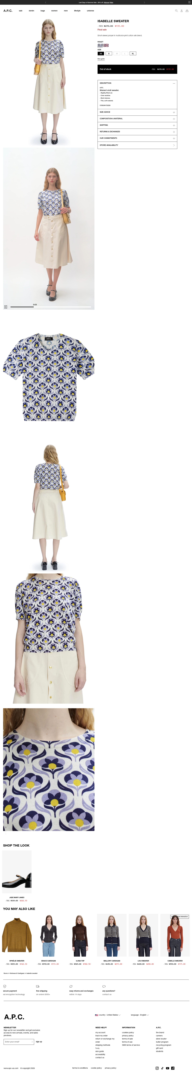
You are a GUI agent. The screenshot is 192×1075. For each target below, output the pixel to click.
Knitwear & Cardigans (17, 973)
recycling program (163, 1045)
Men (111, 2)
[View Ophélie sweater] (17, 935)
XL (133, 54)
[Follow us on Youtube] (167, 1068)
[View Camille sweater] (175, 935)
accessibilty (100, 1055)
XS (101, 54)
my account (100, 1033)
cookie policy (96, 1068)
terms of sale (127, 1039)
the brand (160, 1033)
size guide (99, 1051)
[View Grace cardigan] (48, 935)
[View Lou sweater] (143, 935)
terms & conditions (80, 1068)
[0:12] (52, 306)
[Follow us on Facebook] (172, 1068)
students (159, 1051)
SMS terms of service (131, 1045)
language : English (139, 1015)
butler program (162, 1042)
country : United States (108, 1015)
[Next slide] (187, 871)
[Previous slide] (4, 871)
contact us (99, 1058)
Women (106, 2)
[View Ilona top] (80, 935)
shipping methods (102, 1045)
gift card (159, 1048)
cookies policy (128, 1033)
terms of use (127, 1042)
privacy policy (127, 1036)
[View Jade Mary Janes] (17, 872)
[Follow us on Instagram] (157, 1068)
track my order (101, 1036)
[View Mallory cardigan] (112, 935)
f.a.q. (97, 1048)
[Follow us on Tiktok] (162, 1068)
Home (6, 973)
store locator (161, 1039)
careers (159, 1036)
